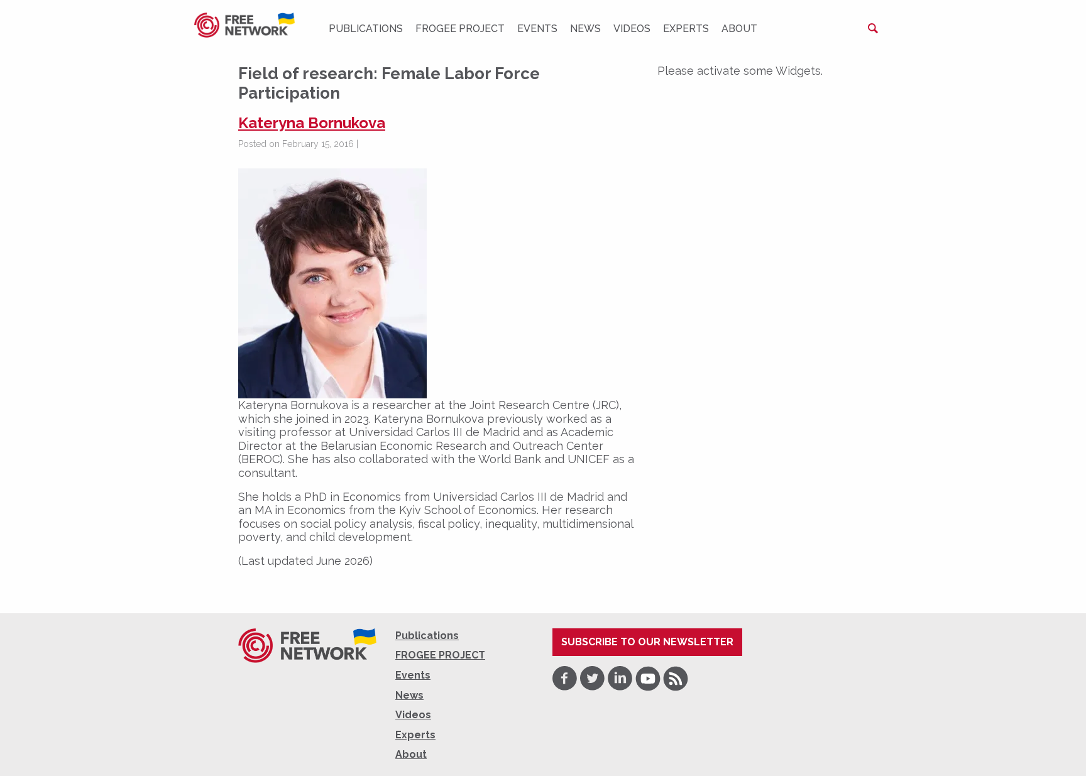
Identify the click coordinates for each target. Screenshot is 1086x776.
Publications (366, 29)
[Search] (873, 28)
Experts (686, 29)
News (585, 29)
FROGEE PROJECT (460, 29)
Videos (631, 29)
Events (537, 29)
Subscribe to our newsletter (647, 642)
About (739, 29)
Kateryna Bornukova (311, 123)
